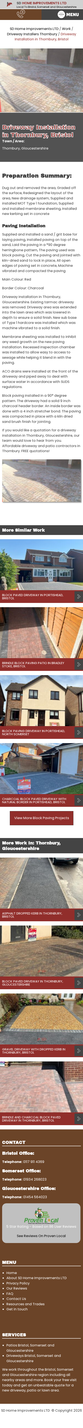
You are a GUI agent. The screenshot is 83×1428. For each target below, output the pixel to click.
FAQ (9, 1293)
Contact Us (16, 1298)
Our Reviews (16, 1288)
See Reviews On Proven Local (41, 1235)
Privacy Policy (18, 1283)
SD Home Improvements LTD (34, 28)
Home (11, 1272)
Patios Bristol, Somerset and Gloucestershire (30, 1348)
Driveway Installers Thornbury (32, 34)
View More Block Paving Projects (41, 818)
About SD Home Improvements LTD (36, 1278)
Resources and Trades (25, 1304)
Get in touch (17, 1309)
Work (66, 28)
